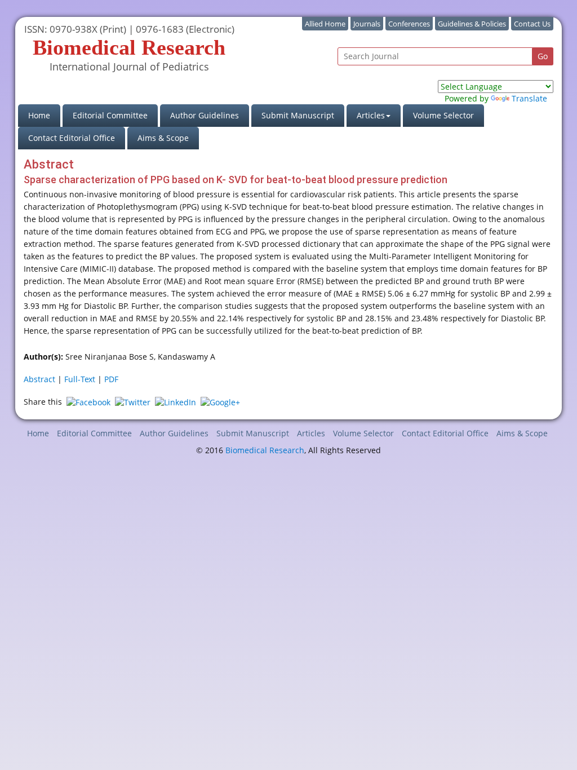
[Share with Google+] (220, 401)
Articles (311, 433)
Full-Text (79, 379)
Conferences (409, 24)
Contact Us (532, 24)
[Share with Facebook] (88, 401)
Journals (366, 24)
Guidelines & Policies (472, 24)
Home (44, 115)
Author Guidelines (204, 115)
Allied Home (325, 24)
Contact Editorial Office (71, 137)
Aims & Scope (163, 137)
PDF (111, 379)
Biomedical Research (264, 450)
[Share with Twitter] (132, 401)
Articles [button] (371, 115)
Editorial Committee (110, 115)
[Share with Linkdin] (175, 401)
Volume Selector (443, 115)
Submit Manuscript (297, 115)
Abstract (39, 379)
